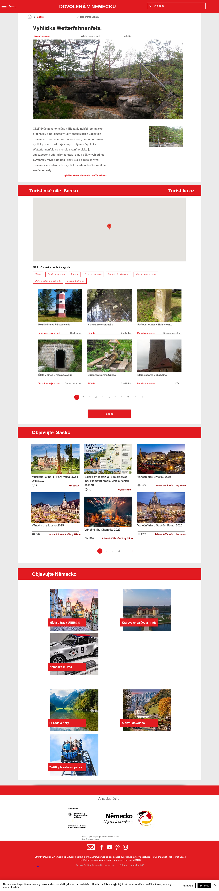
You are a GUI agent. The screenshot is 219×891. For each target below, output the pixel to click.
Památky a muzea (56, 274)
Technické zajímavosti (118, 274)
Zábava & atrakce (75, 280)
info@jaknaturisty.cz (90, 839)
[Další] (149, 397)
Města (38, 274)
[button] (64, 485)
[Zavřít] (215, 885)
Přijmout (204, 885)
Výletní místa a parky (146, 274)
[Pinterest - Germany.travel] (117, 847)
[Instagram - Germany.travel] (125, 847)
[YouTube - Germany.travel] (109, 847)
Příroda (74, 274)
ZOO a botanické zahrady (48, 280)
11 (141, 397)
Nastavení (188, 885)
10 (134, 397)
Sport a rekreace (93, 274)
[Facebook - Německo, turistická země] (101, 847)
